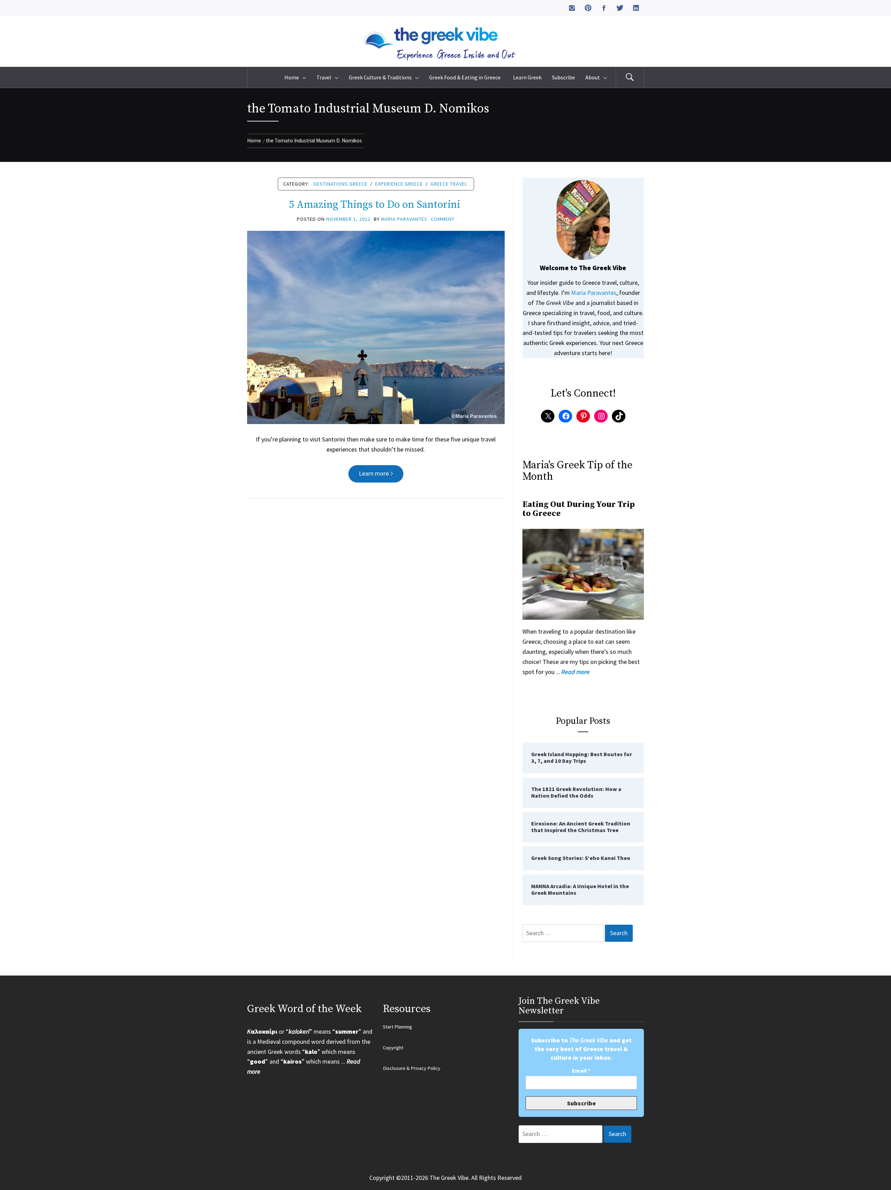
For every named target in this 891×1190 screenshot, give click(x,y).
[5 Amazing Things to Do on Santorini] (376, 327)
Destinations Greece (341, 184)
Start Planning (397, 1027)
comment (443, 219)
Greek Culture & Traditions (380, 77)
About (592, 77)
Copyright (393, 1047)
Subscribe (563, 77)
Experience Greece (399, 184)
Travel (323, 77)
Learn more (374, 473)
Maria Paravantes (404, 219)
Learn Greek (527, 77)
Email (581, 1070)
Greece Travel (449, 184)
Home (291, 77)
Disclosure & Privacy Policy (411, 1068)
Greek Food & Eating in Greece (466, 77)
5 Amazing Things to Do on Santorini (376, 204)
